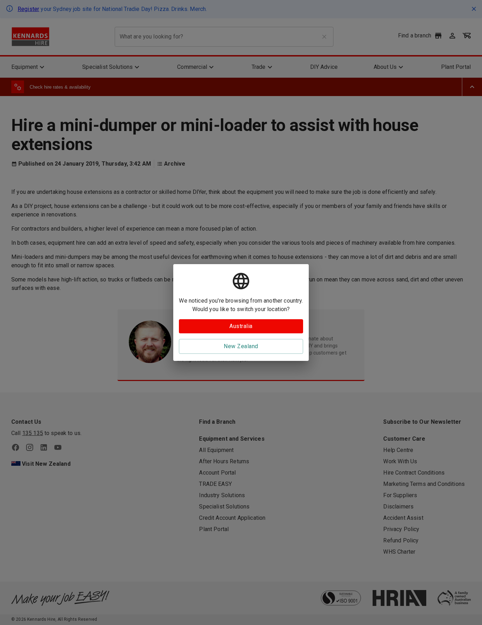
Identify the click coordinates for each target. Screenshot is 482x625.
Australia (240, 326)
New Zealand (241, 346)
